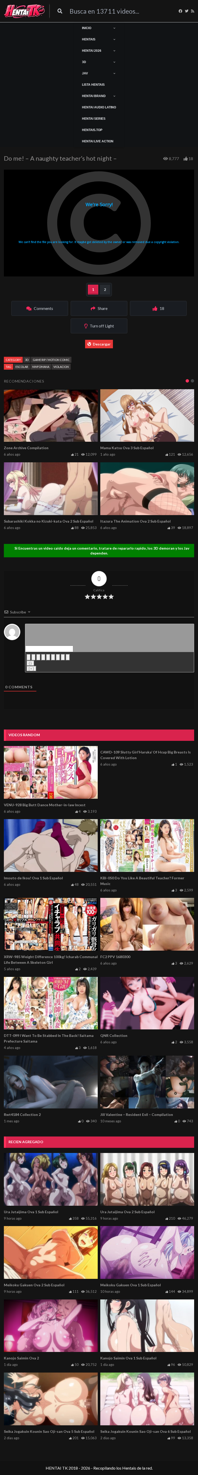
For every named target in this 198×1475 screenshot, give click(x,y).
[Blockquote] (58, 657)
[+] (31, 669)
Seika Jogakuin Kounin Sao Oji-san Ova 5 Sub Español (49, 1431)
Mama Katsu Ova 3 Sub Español (127, 448)
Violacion (61, 366)
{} (30, 663)
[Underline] (38, 657)
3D (27, 359)
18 (190, 158)
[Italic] (33, 657)
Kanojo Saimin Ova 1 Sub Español (128, 1358)
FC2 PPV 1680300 (115, 957)
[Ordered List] (48, 657)
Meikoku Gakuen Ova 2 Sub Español (34, 1285)
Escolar (21, 366)
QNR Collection (113, 1035)
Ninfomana (40, 366)
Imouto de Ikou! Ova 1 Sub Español (33, 878)
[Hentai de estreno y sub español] (24, 11)
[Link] (68, 657)
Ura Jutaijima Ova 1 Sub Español (31, 1212)
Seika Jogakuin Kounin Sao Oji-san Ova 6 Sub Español (145, 1431)
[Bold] (29, 657)
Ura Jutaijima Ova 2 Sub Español (127, 1212)
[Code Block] (63, 657)
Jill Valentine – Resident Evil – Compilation (136, 1114)
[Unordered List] (53, 657)
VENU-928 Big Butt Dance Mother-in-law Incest (45, 805)
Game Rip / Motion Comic (51, 359)
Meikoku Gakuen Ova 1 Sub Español (130, 1285)
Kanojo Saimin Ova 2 (21, 1358)
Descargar (102, 344)
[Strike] (43, 657)
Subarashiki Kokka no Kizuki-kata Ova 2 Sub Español (48, 521)
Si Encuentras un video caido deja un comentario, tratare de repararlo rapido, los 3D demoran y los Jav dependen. (101, 550)
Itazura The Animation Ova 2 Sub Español (135, 521)
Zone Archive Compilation (26, 448)
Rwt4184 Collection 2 (22, 1114)
